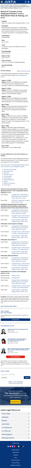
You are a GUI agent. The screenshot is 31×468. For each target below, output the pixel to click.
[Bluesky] (19, 446)
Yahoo (17, 202)
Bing (13, 202)
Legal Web (21, 200)
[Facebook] (12, 446)
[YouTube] (10, 446)
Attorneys (6, 173)
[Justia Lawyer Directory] (23, 446)
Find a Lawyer (5, 371)
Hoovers (15, 217)
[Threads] (16, 446)
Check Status (7, 185)
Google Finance (16, 216)
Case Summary (8, 176)
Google (27, 200)
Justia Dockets (16, 220)
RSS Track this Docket (24, 71)
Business (4, 420)
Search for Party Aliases (10, 169)
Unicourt (14, 200)
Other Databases (7, 434)
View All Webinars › (15, 356)
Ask (21, 202)
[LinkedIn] (8, 446)
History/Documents (9, 179)
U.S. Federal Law (7, 427)
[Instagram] (14, 446)
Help (15, 457)
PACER (11, 162)
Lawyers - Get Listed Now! (15, 382)
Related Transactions (9, 183)
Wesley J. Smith (16, 275)
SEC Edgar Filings (23, 217)
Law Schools (5, 424)
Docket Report (7, 178)
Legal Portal (15, 452)
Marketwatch (24, 194)
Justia (17, 443)
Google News (16, 194)
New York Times (20, 198)
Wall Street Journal (17, 196)
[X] (21, 446)
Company (15, 455)
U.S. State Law (6, 431)
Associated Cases (8, 171)
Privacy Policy (15, 462)
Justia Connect (15, 449)
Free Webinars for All (7, 326)
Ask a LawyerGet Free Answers (6, 311)
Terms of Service (15, 460)
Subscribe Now (15, 401)
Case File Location (8, 174)
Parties (5, 181)
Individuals (5, 417)
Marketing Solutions (8, 438)
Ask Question (15, 319)
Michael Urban (16, 278)
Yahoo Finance (26, 216)
